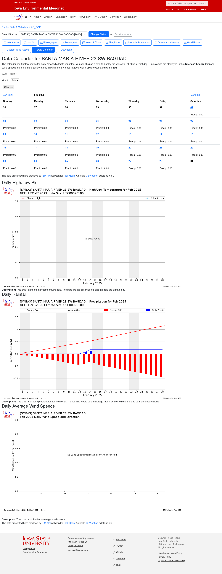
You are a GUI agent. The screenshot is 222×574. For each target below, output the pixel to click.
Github (119, 552)
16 (4, 147)
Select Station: (9, 34)
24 (35, 161)
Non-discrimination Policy (170, 553)
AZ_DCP (36, 27)
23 (4, 161)
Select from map (123, 34)
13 (130, 134)
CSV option (92, 175)
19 (97, 147)
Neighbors (114, 42)
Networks (84, 16)
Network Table (93, 42)
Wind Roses (193, 42)
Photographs (50, 42)
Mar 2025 (195, 95)
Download (66, 49)
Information (13, 42)
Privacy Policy (164, 556)
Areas (47, 16)
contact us (172, 9)
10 (35, 134)
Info (72, 16)
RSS (118, 564)
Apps (36, 16)
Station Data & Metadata (15, 27)
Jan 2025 (8, 95)
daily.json (70, 175)
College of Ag (29, 548)
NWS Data (99, 16)
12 (97, 134)
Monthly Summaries (139, 42)
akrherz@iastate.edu (78, 550)
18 (66, 147)
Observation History (168, 42)
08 (191, 120)
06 (130, 120)
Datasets (60, 16)
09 (4, 134)
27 (130, 161)
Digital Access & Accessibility (171, 560)
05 (97, 120)
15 (191, 134)
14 (160, 134)
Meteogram (71, 42)
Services (114, 16)
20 (130, 147)
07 (160, 120)
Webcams (129, 16)
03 (35, 120)
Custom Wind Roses (18, 49)
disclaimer (189, 9)
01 (191, 107)
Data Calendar (45, 49)
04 (66, 120)
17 (35, 147)
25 (66, 161)
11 (66, 134)
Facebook (121, 539)
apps (203, 9)
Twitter (119, 545)
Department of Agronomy (35, 551)
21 (160, 147)
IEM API (46, 175)
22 (191, 147)
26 (97, 161)
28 (160, 161)
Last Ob (31, 42)
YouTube (120, 558)
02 (4, 120)
